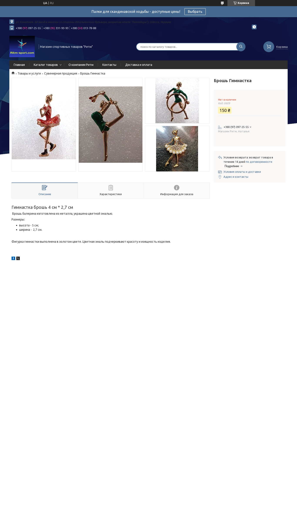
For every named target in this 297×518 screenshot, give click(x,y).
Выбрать (195, 11)
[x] (18, 259)
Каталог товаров (46, 64)
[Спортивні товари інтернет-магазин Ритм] (22, 46)
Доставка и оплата (138, 64)
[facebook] (13, 259)
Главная (19, 64)
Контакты (109, 64)
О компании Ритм (80, 64)
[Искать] (240, 46)
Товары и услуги (29, 73)
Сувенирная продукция (60, 73)
